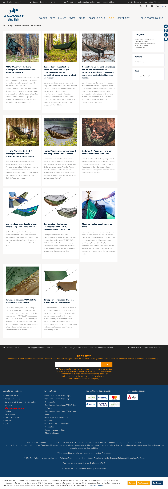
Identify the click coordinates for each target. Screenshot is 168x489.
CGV (7, 424)
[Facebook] (166, 26)
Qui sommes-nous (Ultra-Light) (58, 399)
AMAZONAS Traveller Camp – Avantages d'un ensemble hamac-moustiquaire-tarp (21, 70)
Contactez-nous (11, 396)
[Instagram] (166, 35)
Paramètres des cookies (55, 430)
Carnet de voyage (141, 48)
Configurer (157, 483)
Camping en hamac (141, 41)
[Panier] (158, 6)
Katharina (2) (139, 62)
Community (50, 402)
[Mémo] (152, 6)
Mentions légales (52, 433)
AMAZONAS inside (141, 46)
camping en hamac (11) (143, 76)
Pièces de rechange (13, 399)
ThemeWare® (100, 468)
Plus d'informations (96, 485)
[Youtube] (166, 39)
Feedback (8, 411)
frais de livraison (62, 442)
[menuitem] (158, 6)
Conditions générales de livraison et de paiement (20, 403)
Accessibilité (50, 427)
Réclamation (10, 414)
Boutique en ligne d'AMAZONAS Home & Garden (61, 406)
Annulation (9, 420)
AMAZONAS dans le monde (56, 417)
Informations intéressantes (144, 39)
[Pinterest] (166, 30)
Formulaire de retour (13, 417)
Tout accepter (143, 483)
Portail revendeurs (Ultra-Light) (58, 396)
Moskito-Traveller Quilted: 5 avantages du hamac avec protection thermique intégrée (20, 154)
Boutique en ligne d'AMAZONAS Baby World (61, 413)
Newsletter (49, 420)
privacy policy (93, 378)
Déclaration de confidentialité (57, 424)
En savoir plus (22, 48)
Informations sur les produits (145, 44)
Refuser (132, 483)
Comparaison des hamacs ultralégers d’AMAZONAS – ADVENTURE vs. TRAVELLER (57, 227)
